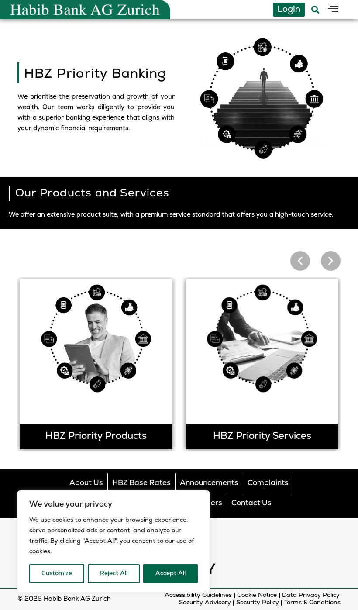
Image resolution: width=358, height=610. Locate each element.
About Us (86, 483)
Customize (56, 573)
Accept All (170, 573)
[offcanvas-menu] (333, 9)
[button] (300, 261)
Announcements (209, 483)
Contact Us (251, 503)
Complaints (268, 483)
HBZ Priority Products (96, 436)
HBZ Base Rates (141, 483)
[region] (113, 541)
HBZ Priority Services (262, 436)
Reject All (113, 573)
